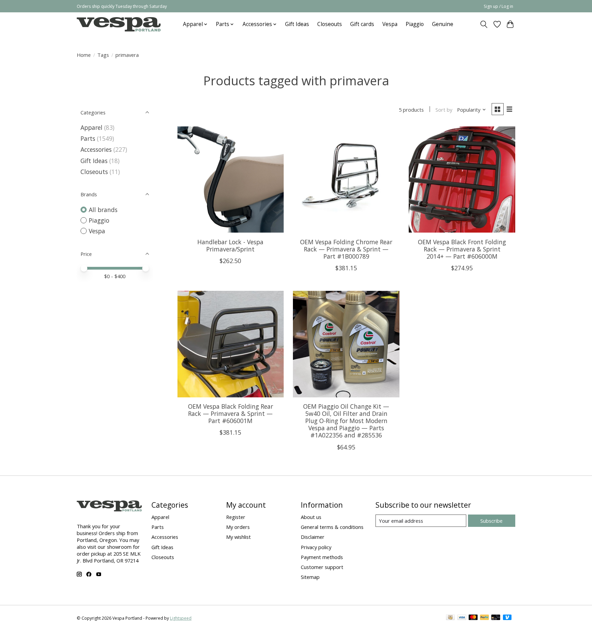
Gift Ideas (297, 24)
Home (84, 54)
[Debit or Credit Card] (495, 618)
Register (235, 517)
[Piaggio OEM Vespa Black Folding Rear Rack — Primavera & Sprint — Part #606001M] (230, 344)
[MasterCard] (473, 618)
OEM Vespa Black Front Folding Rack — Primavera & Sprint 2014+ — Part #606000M (462, 249)
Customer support (322, 567)
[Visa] (461, 618)
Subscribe (491, 520)
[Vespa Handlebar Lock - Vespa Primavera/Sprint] (230, 179)
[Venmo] (507, 618)
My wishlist (238, 536)
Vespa (389, 24)
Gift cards (362, 24)
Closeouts (329, 24)
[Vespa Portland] (119, 24)
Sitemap (310, 576)
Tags (103, 54)
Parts (88, 138)
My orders (238, 526)
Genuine (442, 24)
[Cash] (450, 618)
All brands (103, 210)
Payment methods (322, 557)
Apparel (91, 127)
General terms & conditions (332, 526)
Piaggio (415, 24)
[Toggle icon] (484, 24)
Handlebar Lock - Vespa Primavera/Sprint (230, 245)
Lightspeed (181, 618)
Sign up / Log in (498, 6)
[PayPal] (484, 618)
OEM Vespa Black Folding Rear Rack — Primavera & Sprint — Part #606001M (230, 413)
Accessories (96, 149)
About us (311, 517)
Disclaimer (312, 536)
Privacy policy (316, 547)
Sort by (443, 109)
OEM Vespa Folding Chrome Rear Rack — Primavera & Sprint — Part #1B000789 (346, 249)
